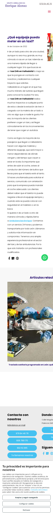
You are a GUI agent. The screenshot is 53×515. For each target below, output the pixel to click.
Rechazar (26, 510)
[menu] (49, 11)
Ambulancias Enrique (20, 220)
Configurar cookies (26, 504)
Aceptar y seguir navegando (26, 497)
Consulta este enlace (39, 490)
